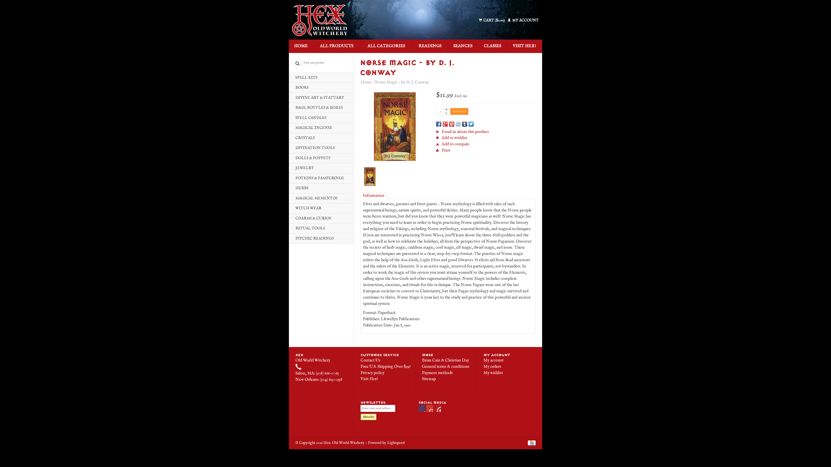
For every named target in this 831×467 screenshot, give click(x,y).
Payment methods (437, 373)
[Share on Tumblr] (464, 124)
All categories (386, 46)
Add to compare (455, 144)
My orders (492, 366)
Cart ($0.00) (494, 20)
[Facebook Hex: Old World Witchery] (422, 408)
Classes (492, 46)
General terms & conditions (445, 366)
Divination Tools (315, 148)
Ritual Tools (310, 228)
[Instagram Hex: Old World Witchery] (437, 408)
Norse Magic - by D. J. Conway (402, 82)
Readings (430, 46)
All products (336, 46)
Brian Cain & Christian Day (445, 360)
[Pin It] (451, 124)
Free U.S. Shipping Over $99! (386, 366)
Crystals (305, 138)
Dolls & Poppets (312, 158)
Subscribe (368, 417)
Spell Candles (310, 118)
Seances (462, 46)
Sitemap (429, 379)
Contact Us (370, 360)
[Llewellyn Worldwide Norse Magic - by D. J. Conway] (395, 126)
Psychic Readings (314, 238)
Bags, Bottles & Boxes (319, 108)
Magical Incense (313, 128)
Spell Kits (306, 77)
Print (445, 150)
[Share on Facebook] (438, 124)
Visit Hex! (524, 46)
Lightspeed (396, 442)
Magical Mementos (316, 198)
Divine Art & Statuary (319, 98)
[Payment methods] (532, 442)
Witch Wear (308, 208)
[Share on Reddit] (458, 124)
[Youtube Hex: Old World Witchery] (429, 408)
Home (301, 46)
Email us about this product (465, 131)
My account (525, 20)
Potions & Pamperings (319, 178)
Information (373, 195)
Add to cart (459, 111)
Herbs (301, 188)
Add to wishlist (454, 138)
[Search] (297, 63)
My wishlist (493, 373)
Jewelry (304, 168)
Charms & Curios (313, 218)
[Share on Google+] (445, 124)
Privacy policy (372, 373)
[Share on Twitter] (471, 124)
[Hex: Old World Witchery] (351, 20)
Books (302, 87)
